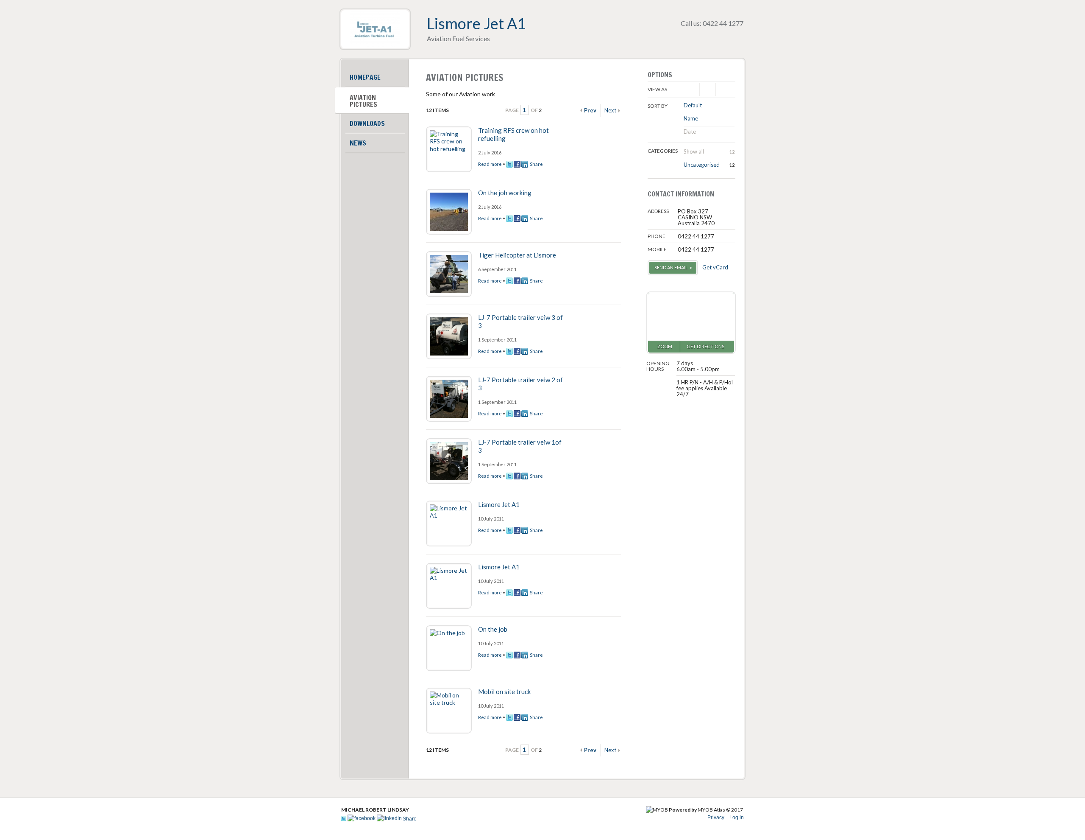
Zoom (664, 346)
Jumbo (723, 89)
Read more (490, 164)
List (691, 89)
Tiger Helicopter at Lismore (517, 255)
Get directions (705, 346)
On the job (492, 629)
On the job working (504, 192)
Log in (736, 817)
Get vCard (715, 267)
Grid (707, 89)
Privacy (715, 817)
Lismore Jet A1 (499, 504)
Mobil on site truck (504, 691)
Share (535, 164)
